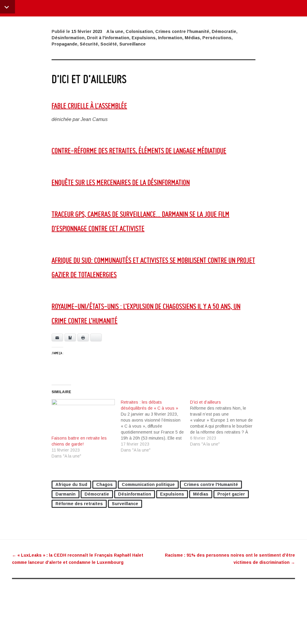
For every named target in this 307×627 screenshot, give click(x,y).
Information (170, 37)
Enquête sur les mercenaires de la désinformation (121, 182)
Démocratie (224, 31)
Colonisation (139, 31)
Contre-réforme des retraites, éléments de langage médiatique (139, 150)
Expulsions (144, 37)
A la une (114, 31)
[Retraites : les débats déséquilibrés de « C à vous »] (155, 426)
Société (108, 44)
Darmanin (65, 494)
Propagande (64, 44)
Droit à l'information (108, 37)
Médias (192, 37)
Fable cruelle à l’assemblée (89, 105)
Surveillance (132, 44)
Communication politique (148, 484)
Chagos (104, 484)
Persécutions (216, 37)
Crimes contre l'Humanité (211, 484)
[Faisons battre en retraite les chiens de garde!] (83, 417)
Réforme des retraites (79, 503)
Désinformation (68, 37)
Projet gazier (231, 494)
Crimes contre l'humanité (182, 31)
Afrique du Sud (71, 484)
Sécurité (89, 44)
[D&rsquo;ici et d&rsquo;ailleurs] (224, 423)
